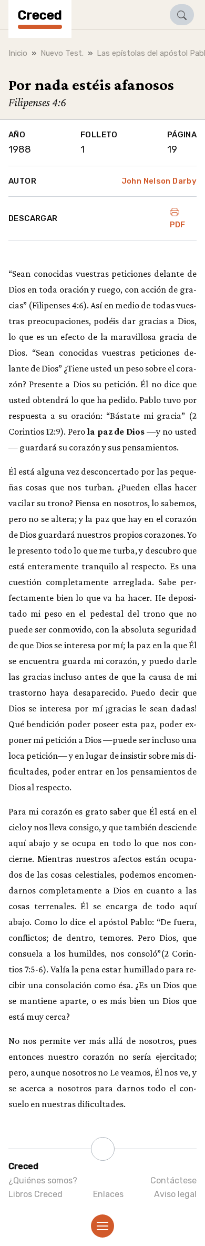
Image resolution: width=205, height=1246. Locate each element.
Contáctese (173, 1180)
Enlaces (108, 1194)
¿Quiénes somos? (42, 1180)
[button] (182, 14)
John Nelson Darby (159, 181)
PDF (178, 224)
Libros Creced (35, 1194)
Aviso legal (175, 1194)
